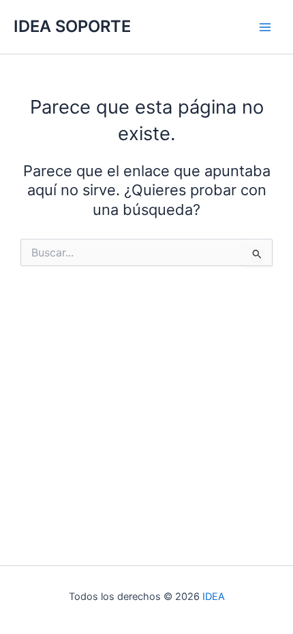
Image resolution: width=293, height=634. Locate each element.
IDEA (213, 596)
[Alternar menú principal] (265, 27)
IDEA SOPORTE (72, 26)
